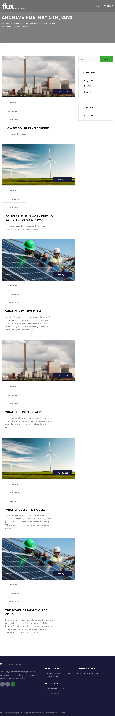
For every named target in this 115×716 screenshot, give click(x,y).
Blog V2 (87, 92)
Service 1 (12, 46)
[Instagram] (7, 684)
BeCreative (60, 712)
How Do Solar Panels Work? (27, 128)
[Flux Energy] (13, 6)
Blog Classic (89, 80)
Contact (108, 6)
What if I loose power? (23, 412)
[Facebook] (2, 684)
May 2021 (88, 115)
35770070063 (53, 693)
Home (97, 6)
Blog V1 (87, 86)
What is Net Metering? (23, 311)
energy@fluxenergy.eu (55, 688)
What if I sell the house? (25, 509)
